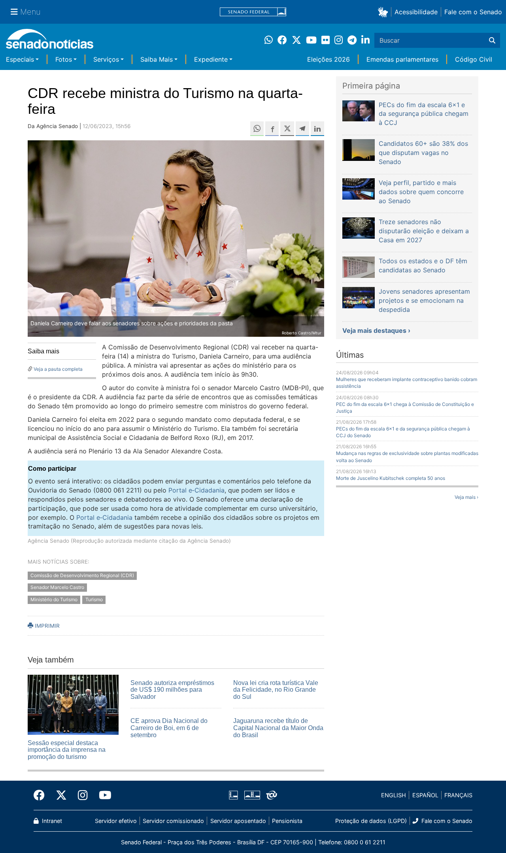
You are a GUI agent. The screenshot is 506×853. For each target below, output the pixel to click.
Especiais (20, 59)
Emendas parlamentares (402, 59)
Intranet (51, 820)
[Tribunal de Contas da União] (271, 794)
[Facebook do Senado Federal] (42, 795)
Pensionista (287, 820)
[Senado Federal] (253, 12)
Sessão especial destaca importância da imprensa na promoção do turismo (67, 750)
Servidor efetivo (116, 820)
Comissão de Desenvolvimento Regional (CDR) (82, 575)
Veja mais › (466, 497)
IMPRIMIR (46, 626)
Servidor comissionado (173, 820)
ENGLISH (393, 795)
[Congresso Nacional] (252, 794)
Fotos (63, 59)
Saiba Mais (156, 59)
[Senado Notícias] (49, 42)
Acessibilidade (416, 12)
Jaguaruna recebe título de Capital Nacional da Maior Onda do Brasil (278, 727)
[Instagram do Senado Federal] (82, 795)
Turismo (94, 600)
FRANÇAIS (458, 795)
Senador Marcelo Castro (57, 588)
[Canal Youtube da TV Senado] (102, 795)
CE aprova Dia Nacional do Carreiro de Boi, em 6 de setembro (169, 727)
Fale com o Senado (473, 12)
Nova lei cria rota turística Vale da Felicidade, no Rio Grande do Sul (275, 689)
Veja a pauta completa (58, 369)
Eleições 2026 (328, 59)
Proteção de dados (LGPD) (371, 820)
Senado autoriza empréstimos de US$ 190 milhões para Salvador (172, 689)
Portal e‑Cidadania (196, 490)
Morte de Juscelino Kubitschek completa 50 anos (390, 478)
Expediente (211, 59)
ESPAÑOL (425, 795)
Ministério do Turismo (53, 600)
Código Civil (473, 59)
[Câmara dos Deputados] (233, 794)
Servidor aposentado (238, 820)
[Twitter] (61, 795)
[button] (384, 11)
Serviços (106, 59)
